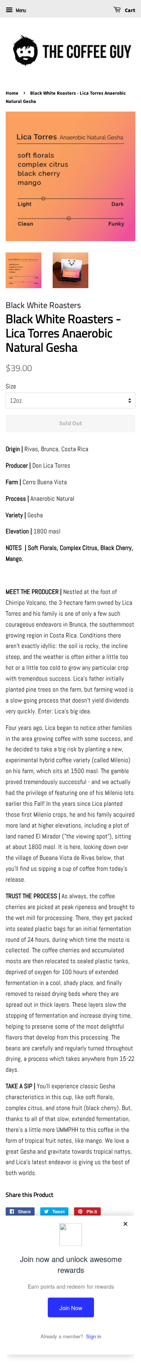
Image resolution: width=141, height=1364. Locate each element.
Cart (129, 10)
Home (12, 93)
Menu (20, 10)
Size (11, 386)
